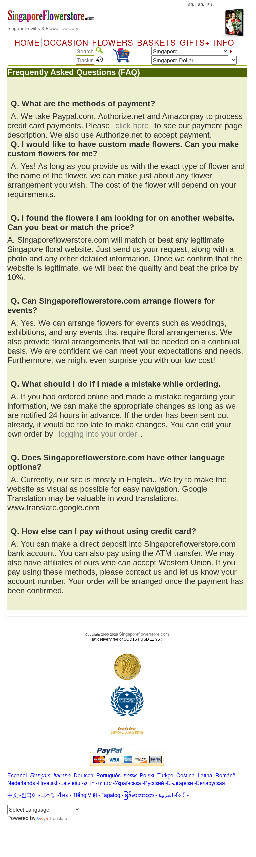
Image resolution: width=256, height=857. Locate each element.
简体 (190, 4)
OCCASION (65, 42)
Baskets (156, 42)
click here (132, 125)
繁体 (200, 4)
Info (224, 42)
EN (209, 4)
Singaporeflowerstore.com (144, 634)
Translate (58, 818)
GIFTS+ (195, 42)
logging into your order (98, 433)
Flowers (112, 42)
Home (27, 42)
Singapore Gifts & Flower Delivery (42, 28)
